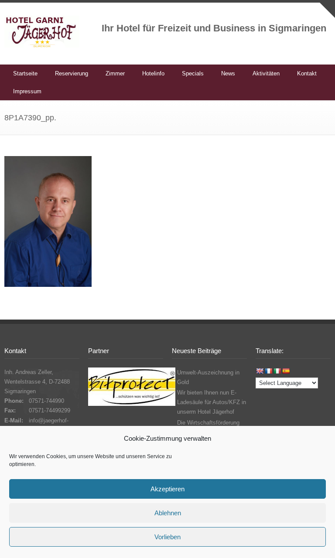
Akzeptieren (167, 489)
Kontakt (307, 73)
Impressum (27, 91)
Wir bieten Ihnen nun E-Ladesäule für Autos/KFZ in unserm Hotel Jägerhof (211, 402)
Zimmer (115, 73)
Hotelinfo (153, 73)
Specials (193, 73)
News (228, 73)
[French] (268, 370)
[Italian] (277, 370)
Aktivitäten (266, 73)
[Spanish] (286, 370)
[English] (259, 370)
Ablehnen (167, 513)
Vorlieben (167, 537)
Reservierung (71, 73)
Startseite (25, 73)
